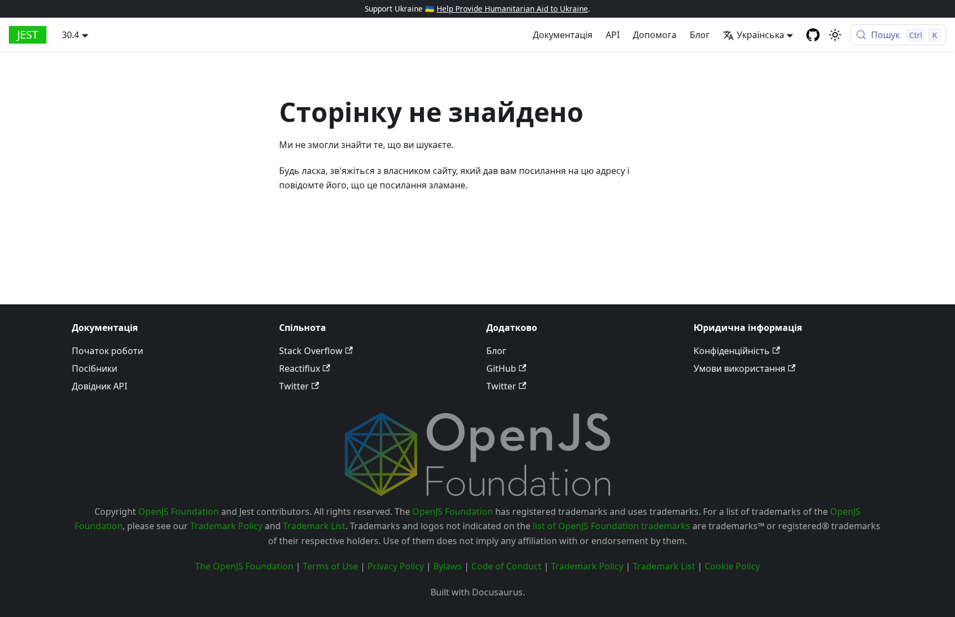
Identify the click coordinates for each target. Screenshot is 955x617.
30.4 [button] (70, 35)
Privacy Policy (396, 566)
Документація (562, 35)
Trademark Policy (226, 526)
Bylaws (447, 566)
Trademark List (314, 526)
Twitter (294, 386)
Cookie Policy (732, 566)
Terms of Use (330, 566)
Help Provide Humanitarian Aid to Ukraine (512, 8)
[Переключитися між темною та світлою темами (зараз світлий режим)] (835, 35)
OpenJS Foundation (178, 511)
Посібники (94, 368)
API (613, 35)
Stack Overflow (311, 351)
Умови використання (739, 368)
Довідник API (99, 386)
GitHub (501, 368)
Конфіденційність (732, 351)
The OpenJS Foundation (244, 566)
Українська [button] (760, 35)
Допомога (654, 35)
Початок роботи (107, 351)
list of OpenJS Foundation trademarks (611, 526)
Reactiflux (299, 368)
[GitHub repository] (813, 35)
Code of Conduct (506, 566)
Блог (700, 35)
